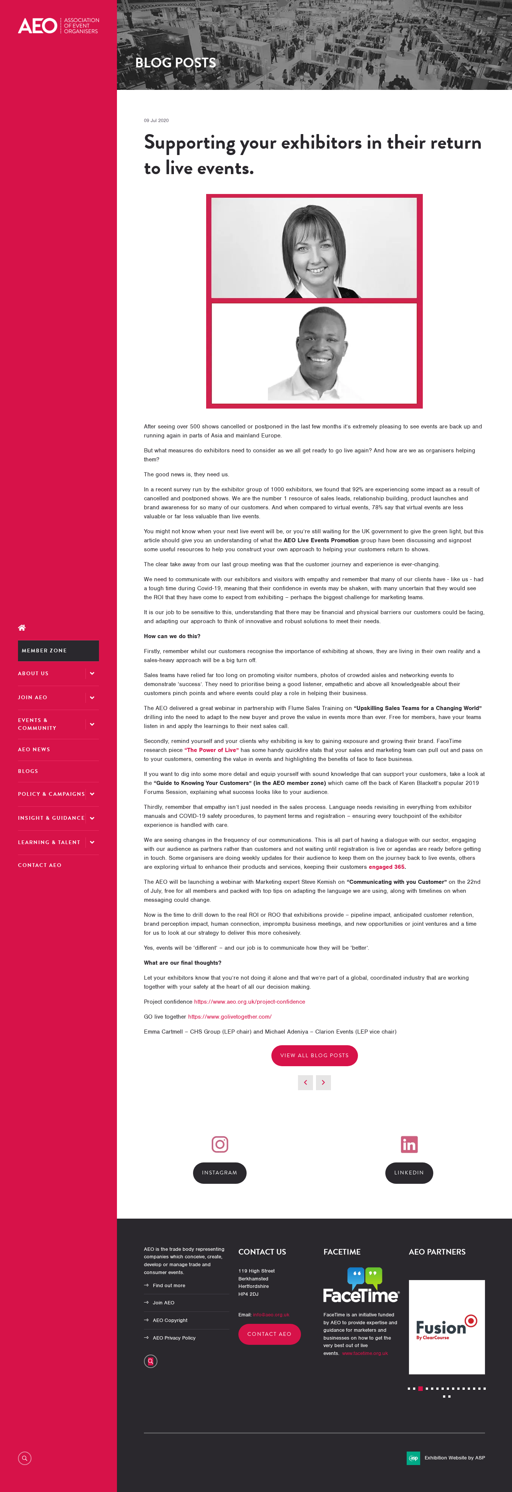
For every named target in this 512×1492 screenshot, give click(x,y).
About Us (33, 673)
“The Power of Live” (211, 750)
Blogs (28, 771)
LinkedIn (409, 1173)
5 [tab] (432, 1389)
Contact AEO (40, 865)
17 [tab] (449, 1396)
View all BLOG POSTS (314, 1055)
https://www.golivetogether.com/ (230, 1017)
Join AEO (33, 697)
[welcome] (58, 31)
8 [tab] (448, 1389)
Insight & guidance (51, 818)
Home (58, 628)
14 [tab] (479, 1389)
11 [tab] (464, 1389)
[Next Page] (323, 1082)
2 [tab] (414, 1389)
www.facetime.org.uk (365, 1353)
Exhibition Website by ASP (455, 1458)
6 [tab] (437, 1389)
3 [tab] (420, 1388)
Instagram (220, 1173)
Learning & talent (49, 842)
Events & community (37, 724)
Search (24, 1458)
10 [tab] (458, 1389)
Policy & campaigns (51, 794)
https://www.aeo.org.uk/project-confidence (249, 1002)
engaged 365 (386, 867)
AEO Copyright (170, 1320)
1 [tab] (409, 1389)
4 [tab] (427, 1389)
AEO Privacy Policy (174, 1338)
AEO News (34, 749)
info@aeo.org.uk (271, 1314)
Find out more (169, 1285)
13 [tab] (474, 1389)
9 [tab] (453, 1389)
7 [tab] (443, 1389)
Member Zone (44, 651)
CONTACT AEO (269, 1334)
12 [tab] (469, 1389)
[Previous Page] (305, 1082)
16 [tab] (444, 1396)
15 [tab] (485, 1389)
